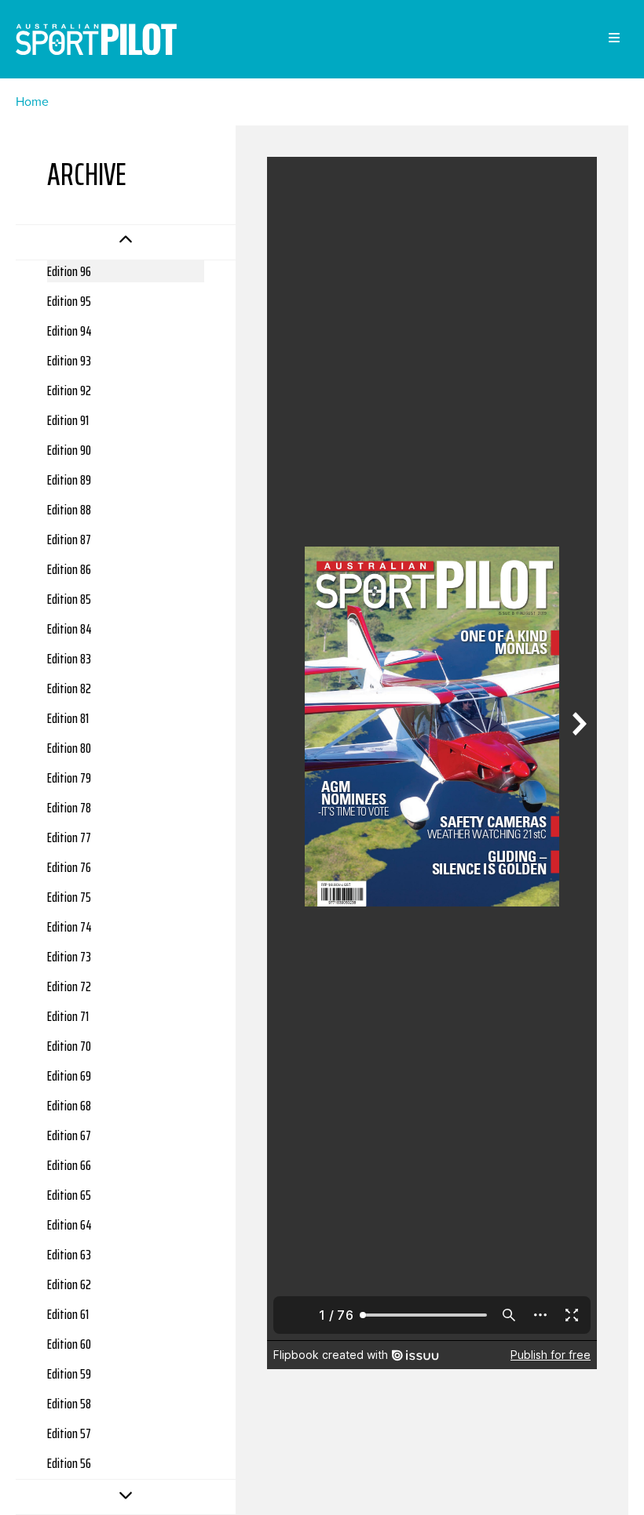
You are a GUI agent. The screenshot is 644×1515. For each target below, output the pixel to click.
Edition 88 (69, 510)
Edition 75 (69, 897)
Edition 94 (69, 331)
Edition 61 (68, 1314)
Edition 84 (69, 629)
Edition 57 (69, 1433)
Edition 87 (69, 539)
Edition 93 (69, 361)
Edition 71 (68, 1016)
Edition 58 (69, 1404)
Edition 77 (69, 837)
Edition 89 (69, 480)
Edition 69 (69, 1076)
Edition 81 (68, 718)
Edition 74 (69, 927)
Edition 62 (69, 1284)
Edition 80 (69, 748)
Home (32, 102)
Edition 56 (69, 1463)
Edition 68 (69, 1106)
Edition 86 (69, 569)
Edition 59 (69, 1374)
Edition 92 (69, 390)
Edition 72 (69, 986)
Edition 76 (69, 867)
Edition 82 (69, 688)
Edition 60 (69, 1344)
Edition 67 (69, 1135)
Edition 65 (69, 1195)
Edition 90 (69, 450)
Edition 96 (69, 271)
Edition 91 (68, 420)
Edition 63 (69, 1255)
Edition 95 (69, 301)
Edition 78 (69, 808)
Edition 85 (69, 599)
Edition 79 (69, 778)
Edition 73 (69, 957)
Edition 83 (69, 659)
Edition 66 (69, 1165)
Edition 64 (69, 1225)
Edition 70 (69, 1046)
